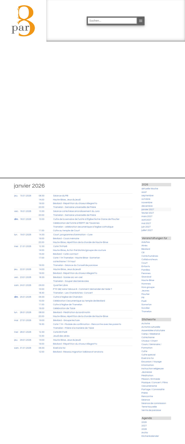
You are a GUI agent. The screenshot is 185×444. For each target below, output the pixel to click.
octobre (145, 199)
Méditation (147, 375)
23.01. (25, 277)
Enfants (145, 266)
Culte (144, 351)
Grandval (146, 277)
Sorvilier (145, 308)
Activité (145, 323)
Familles (145, 270)
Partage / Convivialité (152, 389)
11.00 (41, 230)
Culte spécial (148, 355)
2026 (144, 422)
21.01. (25, 246)
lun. (16, 234)
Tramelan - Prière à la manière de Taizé (73, 328)
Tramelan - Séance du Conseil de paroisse (75, 265)
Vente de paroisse (151, 410)
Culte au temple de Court (66, 230)
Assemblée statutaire (153, 330)
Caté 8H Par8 (60, 332)
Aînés (144, 245)
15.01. (25, 196)
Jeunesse (146, 372)
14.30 (41, 234)
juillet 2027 (147, 230)
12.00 (41, 352)
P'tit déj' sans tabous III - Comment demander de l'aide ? (82, 289)
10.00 (41, 219)
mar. (16, 320)
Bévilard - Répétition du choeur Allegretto (75, 203)
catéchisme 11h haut (64, 261)
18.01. (25, 219)
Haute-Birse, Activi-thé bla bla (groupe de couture (79, 250)
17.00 (41, 258)
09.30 (41, 297)
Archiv (144, 432)
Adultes (145, 242)
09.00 (41, 285)
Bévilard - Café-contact (65, 254)
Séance (145, 400)
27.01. (25, 320)
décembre (147, 206)
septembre (147, 195)
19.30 (41, 324)
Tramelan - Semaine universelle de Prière (74, 207)
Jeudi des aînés (61, 336)
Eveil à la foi (59, 348)
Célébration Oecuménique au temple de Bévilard (79, 301)
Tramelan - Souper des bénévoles (71, 281)
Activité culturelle (150, 327)
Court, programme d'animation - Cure (72, 234)
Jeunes (145, 290)
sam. (16, 285)
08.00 (41, 312)
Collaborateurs (149, 259)
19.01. (25, 234)
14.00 (41, 199)
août (144, 192)
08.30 (41, 196)
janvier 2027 (147, 209)
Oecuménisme (149, 386)
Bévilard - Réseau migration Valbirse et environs (78, 352)
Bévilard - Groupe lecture (66, 320)
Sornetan (146, 304)
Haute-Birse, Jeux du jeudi (67, 199)
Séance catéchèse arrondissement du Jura (76, 211)
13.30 (41, 211)
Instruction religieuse (152, 368)
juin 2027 (146, 227)
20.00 (41, 207)
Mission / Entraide (150, 379)
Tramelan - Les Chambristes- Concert (73, 293)
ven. (16, 211)
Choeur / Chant (149, 341)
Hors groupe (148, 287)
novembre (146, 202)
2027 (144, 425)
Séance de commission (153, 403)
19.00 (41, 203)
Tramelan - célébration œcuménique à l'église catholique (83, 227)
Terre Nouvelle (149, 407)
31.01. (25, 348)
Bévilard (145, 249)
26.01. (25, 312)
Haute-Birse (147, 280)
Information (147, 365)
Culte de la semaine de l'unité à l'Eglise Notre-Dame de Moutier (86, 219)
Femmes (146, 273)
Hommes (146, 284)
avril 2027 (146, 220)
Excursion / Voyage (151, 361)
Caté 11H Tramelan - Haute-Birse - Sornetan (76, 258)
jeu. (16, 196)
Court (144, 263)
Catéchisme (148, 337)
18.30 (41, 277)
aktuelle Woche (149, 188)
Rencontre (147, 396)
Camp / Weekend (150, 334)
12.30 (41, 246)
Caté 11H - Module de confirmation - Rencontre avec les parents (87, 324)
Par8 (143, 301)
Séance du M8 (60, 196)
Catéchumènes (149, 256)
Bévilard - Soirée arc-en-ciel (67, 277)
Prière (144, 393)
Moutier (145, 294)
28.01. (25, 332)
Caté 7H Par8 (60, 246)
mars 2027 (146, 216)
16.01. (25, 211)
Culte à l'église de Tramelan (67, 304)
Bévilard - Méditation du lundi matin (71, 312)
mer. (16, 246)
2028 (144, 429)
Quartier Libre (60, 285)
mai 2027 (146, 223)
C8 (142, 252)
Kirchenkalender (150, 436)
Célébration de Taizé (64, 308)
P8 (142, 297)
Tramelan (146, 311)
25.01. (25, 297)
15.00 (41, 254)
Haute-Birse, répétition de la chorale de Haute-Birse (80, 242)
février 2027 (147, 213)
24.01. (25, 285)
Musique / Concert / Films (154, 382)
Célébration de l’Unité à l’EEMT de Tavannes (76, 223)
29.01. (25, 340)
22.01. (25, 269)
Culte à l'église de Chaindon (68, 297)
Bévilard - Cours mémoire (66, 238)
